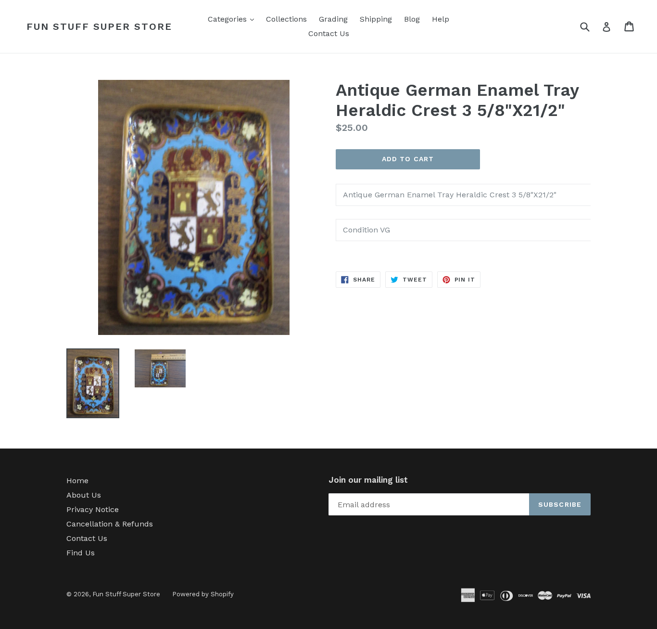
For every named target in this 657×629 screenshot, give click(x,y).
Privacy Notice (92, 509)
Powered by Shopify (203, 594)
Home (77, 480)
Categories (233, 19)
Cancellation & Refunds (109, 523)
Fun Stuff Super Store (99, 26)
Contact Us (328, 33)
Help (440, 19)
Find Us (80, 552)
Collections (286, 19)
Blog (412, 19)
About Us (83, 495)
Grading (333, 19)
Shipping (376, 19)
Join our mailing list (368, 480)
